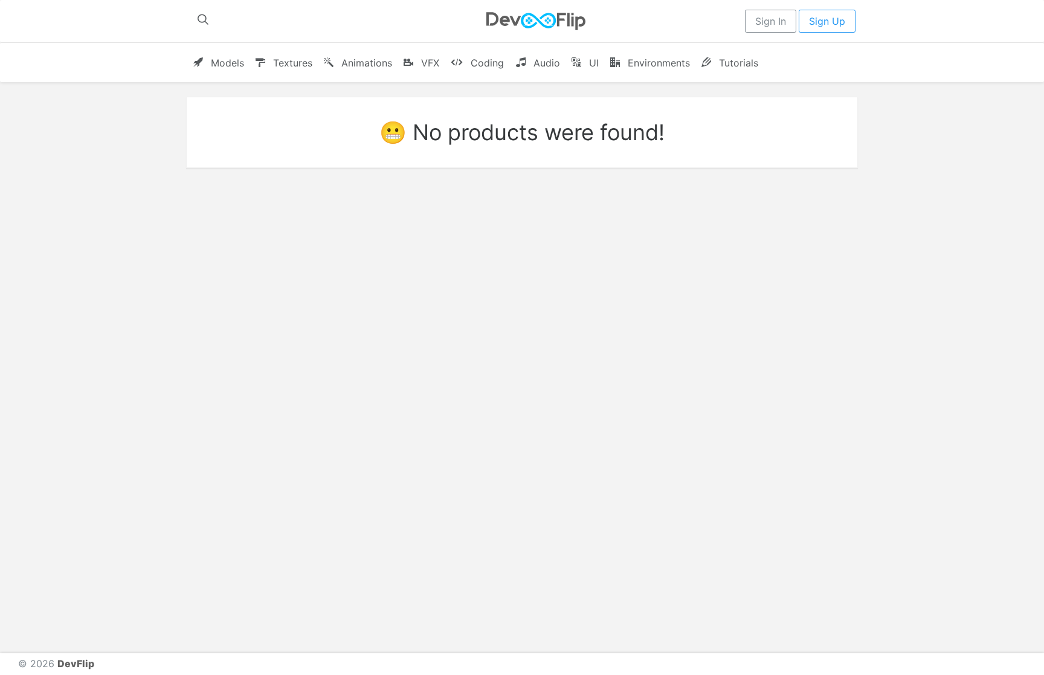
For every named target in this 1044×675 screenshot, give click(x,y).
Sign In (770, 21)
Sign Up (827, 21)
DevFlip (75, 663)
